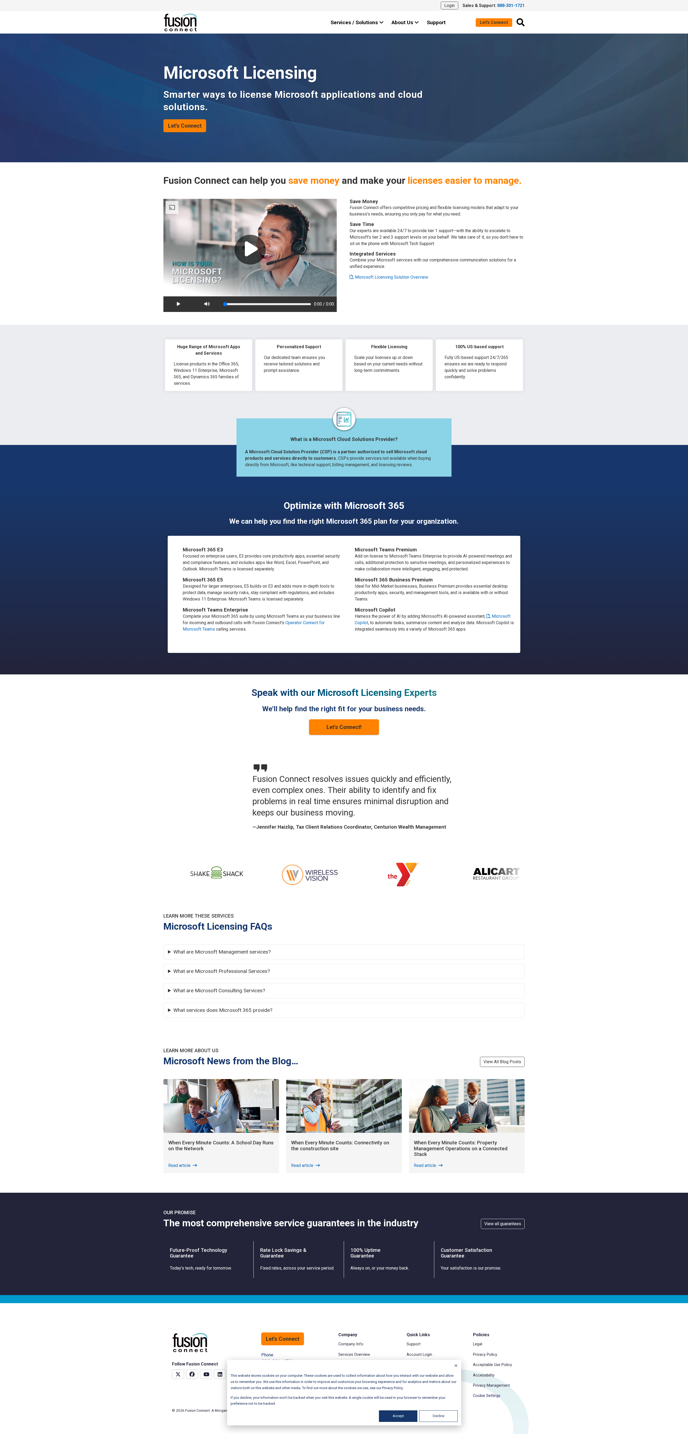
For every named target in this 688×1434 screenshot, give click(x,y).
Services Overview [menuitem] (354, 1354)
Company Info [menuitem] (350, 1344)
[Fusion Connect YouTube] (206, 1374)
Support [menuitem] (414, 1344)
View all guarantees (502, 1223)
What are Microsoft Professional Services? (221, 971)
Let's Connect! (344, 727)
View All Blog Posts (502, 1061)
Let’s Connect (494, 22)
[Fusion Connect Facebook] (192, 1374)
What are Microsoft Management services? (222, 952)
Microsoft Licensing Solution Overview (391, 277)
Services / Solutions (355, 22)
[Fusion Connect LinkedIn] (220, 1374)
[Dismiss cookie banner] (456, 1366)
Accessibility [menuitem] (483, 1375)
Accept (398, 1416)
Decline (438, 1416)
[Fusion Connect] (180, 22)
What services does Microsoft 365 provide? (222, 1010)
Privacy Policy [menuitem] (485, 1354)
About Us (403, 22)
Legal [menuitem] (477, 1344)
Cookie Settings (486, 1395)
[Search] (521, 22)
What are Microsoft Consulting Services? (219, 991)
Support (436, 22)
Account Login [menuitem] (419, 1354)
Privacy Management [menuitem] (491, 1385)
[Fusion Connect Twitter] (178, 1374)
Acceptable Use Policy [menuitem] (492, 1365)
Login (449, 5)
